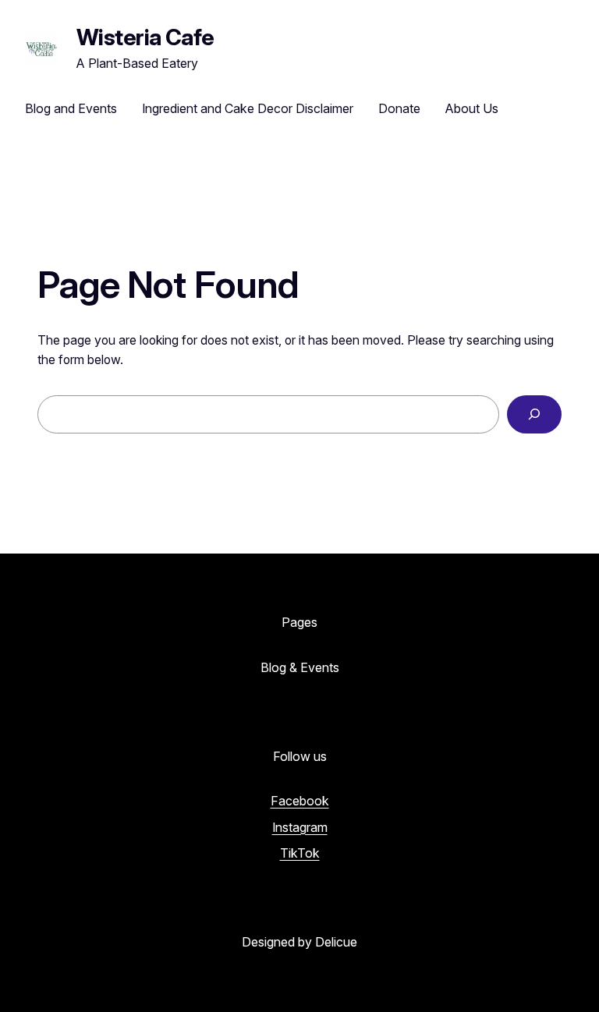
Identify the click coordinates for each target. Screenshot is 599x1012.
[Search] (534, 414)
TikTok (300, 853)
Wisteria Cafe (145, 37)
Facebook (300, 801)
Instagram (300, 827)
